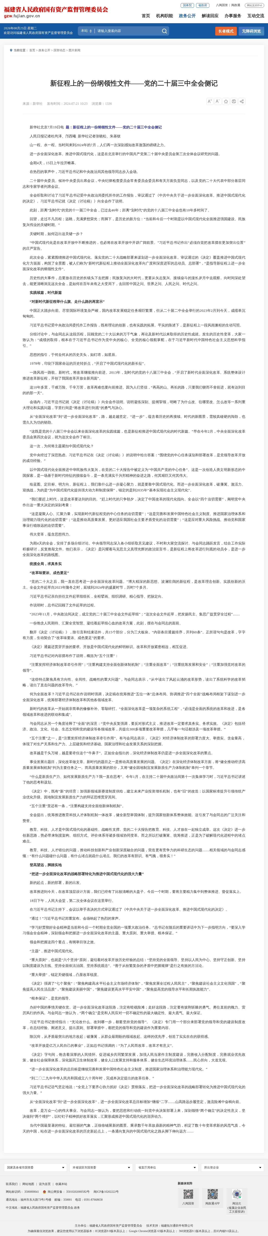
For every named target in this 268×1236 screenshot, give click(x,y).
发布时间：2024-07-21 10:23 (67, 103)
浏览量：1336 (102, 103)
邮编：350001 (63, 1199)
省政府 (202, 5)
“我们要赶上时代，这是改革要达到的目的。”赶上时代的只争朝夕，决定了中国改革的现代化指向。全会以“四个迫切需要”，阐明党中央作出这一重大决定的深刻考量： (134, 502)
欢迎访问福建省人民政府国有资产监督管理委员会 (38, 33)
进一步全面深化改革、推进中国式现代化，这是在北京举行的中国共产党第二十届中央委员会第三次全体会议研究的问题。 (126, 154)
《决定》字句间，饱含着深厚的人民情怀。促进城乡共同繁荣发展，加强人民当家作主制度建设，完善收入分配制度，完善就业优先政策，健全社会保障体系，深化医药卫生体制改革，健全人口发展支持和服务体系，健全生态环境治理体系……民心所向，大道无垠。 (134, 1057)
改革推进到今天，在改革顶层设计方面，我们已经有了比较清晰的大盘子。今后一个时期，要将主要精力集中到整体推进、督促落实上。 (136, 892)
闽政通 (235, 5)
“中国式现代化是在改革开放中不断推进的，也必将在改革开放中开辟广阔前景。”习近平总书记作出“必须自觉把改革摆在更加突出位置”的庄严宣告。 (134, 246)
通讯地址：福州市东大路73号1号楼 (28, 1199)
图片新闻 (74, 50)
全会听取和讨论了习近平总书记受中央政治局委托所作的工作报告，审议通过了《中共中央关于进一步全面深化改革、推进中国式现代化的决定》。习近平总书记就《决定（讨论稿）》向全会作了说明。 (134, 198)
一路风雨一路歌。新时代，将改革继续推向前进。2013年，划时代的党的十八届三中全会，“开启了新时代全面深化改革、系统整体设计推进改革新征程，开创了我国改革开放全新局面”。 (134, 375)
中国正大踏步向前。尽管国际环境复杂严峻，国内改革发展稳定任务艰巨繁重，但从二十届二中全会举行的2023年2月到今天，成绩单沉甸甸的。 (134, 313)
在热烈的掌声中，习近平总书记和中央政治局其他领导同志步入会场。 (85, 172)
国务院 (187, 5)
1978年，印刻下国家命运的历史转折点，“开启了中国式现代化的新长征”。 (88, 364)
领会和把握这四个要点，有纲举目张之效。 (63, 942)
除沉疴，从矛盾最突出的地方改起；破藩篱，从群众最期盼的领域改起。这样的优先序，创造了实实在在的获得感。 (120, 1037)
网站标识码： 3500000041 (22, 1191)
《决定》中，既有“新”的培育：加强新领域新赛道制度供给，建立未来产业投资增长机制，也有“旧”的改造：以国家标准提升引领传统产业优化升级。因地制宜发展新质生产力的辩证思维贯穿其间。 (134, 794)
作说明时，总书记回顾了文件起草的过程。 (63, 605)
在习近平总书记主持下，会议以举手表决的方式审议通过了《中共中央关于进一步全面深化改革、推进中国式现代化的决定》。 (129, 909)
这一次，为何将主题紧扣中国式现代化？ (62, 446)
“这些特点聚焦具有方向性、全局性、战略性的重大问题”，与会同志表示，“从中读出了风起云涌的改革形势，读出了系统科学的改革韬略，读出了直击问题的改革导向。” (134, 682)
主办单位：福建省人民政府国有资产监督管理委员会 (108, 1225)
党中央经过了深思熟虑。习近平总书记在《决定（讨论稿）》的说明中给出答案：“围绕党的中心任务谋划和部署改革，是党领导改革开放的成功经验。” (134, 458)
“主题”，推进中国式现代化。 (53, 951)
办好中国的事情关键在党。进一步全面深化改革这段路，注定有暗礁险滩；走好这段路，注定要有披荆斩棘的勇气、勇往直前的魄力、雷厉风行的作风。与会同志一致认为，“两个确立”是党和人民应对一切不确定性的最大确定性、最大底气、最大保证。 (134, 1010)
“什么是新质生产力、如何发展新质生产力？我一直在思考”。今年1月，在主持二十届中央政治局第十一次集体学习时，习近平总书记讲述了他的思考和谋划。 (134, 780)
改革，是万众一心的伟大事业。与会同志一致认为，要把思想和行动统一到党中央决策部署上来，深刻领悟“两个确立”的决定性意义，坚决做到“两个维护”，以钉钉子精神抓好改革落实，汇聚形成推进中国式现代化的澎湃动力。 (134, 1113)
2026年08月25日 (15, 28)
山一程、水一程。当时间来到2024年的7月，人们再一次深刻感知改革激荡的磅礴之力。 (98, 145)
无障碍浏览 (251, 31)
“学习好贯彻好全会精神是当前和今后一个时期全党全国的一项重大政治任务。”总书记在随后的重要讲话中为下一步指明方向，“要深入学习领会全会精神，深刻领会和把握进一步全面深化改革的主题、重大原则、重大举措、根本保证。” (134, 930)
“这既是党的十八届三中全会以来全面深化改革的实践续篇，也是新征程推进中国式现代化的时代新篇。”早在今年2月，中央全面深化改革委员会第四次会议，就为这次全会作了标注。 (134, 434)
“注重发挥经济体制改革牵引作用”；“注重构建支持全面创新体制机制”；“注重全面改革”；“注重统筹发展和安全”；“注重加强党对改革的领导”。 (134, 667)
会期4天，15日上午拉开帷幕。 (54, 163)
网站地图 (28, 1184)
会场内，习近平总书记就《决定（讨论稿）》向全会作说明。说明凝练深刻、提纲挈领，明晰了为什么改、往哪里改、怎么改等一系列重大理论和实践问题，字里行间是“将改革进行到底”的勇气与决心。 (134, 405)
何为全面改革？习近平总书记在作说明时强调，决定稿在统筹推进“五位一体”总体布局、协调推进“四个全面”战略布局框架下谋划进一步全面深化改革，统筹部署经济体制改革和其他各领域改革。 (134, 697)
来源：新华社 (33, 103)
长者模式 (225, 31)
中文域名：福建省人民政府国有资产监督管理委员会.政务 (43, 1207)
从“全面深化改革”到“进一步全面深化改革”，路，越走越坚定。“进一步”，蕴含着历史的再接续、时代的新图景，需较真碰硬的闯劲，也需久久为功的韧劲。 (134, 419)
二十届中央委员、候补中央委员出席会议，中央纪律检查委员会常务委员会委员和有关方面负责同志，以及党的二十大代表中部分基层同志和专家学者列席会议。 (134, 184)
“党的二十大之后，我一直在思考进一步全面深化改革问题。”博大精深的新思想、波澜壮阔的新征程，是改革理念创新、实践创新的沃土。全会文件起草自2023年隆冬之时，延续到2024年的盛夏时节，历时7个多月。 (134, 584)
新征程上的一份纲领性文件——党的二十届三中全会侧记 (134, 83)
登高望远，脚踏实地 (46, 865)
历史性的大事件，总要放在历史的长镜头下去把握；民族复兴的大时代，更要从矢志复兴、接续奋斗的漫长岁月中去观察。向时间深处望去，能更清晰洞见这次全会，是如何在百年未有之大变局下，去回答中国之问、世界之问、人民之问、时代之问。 (134, 281)
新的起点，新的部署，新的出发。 (56, 883)
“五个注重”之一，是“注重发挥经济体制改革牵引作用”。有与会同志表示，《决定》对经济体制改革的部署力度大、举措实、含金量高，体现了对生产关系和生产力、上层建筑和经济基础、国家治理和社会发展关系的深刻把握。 (134, 741)
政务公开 (187, 16)
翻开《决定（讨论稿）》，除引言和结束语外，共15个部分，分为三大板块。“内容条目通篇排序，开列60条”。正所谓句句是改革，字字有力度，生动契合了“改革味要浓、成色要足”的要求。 (134, 635)
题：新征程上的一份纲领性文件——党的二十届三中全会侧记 (114, 127)
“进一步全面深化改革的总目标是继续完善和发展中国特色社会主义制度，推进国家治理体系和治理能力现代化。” (118, 1069)
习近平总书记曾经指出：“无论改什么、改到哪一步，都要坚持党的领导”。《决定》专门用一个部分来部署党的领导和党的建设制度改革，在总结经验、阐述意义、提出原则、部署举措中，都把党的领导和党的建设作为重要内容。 (134, 1025)
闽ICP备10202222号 (106, 1191)
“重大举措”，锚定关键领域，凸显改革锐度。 (65, 975)
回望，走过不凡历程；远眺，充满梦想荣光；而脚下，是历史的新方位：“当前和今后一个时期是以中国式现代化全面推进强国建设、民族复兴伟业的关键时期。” (134, 222)
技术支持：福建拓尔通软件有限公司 (169, 1225)
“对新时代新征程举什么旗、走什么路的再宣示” (67, 302)
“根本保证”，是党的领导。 (51, 998)
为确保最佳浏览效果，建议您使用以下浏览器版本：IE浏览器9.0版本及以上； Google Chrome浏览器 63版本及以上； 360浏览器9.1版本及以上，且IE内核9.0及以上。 (134, 1231)
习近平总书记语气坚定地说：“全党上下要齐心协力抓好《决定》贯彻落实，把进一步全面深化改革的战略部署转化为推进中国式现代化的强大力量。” (134, 1090)
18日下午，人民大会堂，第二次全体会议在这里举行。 (72, 901)
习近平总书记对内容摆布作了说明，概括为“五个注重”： (74, 656)
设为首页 (45, 1184)
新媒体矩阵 (185, 1183)
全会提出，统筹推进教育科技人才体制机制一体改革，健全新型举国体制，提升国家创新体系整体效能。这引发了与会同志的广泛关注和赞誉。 (134, 818)
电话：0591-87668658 (89, 1199)
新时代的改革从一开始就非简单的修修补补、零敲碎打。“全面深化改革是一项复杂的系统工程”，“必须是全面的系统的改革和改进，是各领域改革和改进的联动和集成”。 (134, 712)
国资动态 (59, 50)
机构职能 (164, 16)
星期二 (32, 28)
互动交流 (255, 16)
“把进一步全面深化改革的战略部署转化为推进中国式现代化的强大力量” (87, 874)
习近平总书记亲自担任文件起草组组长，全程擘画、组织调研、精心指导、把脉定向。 (97, 596)
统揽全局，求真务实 (46, 564)
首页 (146, 16)
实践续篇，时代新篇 (46, 293)
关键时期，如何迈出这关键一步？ (56, 234)
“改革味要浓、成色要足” (49, 573)
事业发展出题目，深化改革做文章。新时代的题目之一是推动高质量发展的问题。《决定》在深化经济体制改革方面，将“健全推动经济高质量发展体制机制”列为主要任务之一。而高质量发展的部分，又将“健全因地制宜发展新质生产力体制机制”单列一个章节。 (134, 765)
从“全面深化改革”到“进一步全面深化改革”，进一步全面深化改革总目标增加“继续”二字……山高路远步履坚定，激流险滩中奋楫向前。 (136, 1102)
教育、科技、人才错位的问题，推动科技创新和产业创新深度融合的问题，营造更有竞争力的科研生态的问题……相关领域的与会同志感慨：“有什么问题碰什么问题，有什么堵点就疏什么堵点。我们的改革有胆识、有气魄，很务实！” (134, 853)
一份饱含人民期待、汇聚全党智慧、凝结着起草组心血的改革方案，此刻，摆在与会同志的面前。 (106, 623)
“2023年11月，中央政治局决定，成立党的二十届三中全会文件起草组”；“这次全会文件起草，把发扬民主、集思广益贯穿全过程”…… (135, 614)
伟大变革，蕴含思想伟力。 (51, 534)
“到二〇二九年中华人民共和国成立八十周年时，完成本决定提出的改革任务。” (92, 1078)
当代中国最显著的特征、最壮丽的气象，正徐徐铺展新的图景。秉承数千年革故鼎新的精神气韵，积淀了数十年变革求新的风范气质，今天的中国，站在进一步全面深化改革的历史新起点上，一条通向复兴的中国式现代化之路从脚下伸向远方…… (134, 1128)
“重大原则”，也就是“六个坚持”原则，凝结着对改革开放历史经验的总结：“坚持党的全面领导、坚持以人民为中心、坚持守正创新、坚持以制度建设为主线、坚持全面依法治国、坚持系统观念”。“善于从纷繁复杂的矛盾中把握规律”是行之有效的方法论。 (134, 963)
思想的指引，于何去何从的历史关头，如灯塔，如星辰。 (74, 355)
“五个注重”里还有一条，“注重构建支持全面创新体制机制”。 (77, 806)
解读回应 (210, 16)
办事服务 (233, 16)
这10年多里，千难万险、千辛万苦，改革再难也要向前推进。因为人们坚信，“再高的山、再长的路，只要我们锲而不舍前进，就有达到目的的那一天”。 (134, 390)
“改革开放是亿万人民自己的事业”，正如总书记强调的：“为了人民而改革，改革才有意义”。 (102, 1046)
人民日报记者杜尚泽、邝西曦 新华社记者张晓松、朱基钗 (75, 136)
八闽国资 (222, 5)
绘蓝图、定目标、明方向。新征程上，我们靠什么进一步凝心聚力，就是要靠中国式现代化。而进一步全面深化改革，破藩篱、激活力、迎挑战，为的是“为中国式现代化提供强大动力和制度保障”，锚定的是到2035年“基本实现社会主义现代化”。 (134, 487)
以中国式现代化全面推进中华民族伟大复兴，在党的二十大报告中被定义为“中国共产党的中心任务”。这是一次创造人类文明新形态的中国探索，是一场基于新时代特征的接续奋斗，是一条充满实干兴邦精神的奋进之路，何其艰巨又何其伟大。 (134, 473)
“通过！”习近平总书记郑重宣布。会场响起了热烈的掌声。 (76, 918)
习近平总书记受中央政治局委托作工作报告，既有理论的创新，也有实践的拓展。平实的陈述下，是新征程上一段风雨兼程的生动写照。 (136, 325)
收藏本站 (61, 1184)
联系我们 (12, 1184)
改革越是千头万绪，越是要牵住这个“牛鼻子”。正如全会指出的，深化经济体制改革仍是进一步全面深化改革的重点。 (122, 753)
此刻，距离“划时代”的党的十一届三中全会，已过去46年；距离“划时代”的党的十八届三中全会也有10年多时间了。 (120, 210)
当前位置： (21, 50)
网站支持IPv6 (254, 5)
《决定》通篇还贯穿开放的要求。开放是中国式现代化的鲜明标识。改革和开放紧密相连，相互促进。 (110, 647)
